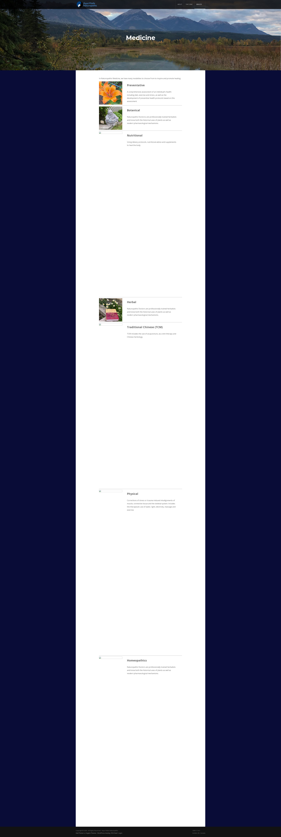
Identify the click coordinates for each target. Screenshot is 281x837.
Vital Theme (79, 833)
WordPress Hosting (103, 833)
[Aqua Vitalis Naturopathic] (87, 4)
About (179, 4)
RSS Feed (114, 833)
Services (199, 4)
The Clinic (189, 4)
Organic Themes (91, 833)
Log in (120, 833)
